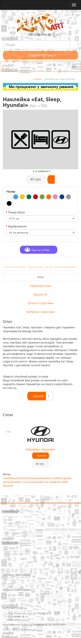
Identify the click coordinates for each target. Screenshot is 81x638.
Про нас (8, 516)
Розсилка (9, 601)
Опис (40, 277)
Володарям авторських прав (19, 532)
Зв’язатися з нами (14, 579)
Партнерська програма (16, 554)
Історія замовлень (14, 598)
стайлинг (57, 478)
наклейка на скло (20, 482)
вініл (48, 478)
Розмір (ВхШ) (16, 212)
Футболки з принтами (40, 312)
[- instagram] (11, 567)
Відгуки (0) (40, 294)
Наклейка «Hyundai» (40, 449)
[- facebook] (5, 567)
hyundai (20, 478)
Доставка (9, 519)
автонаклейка (35, 478)
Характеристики (40, 286)
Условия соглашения (15, 526)
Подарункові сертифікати (18, 551)
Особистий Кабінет (14, 595)
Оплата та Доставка (40, 303)
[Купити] (51, 179)
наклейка (9, 478)
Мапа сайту (10, 583)
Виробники (10, 547)
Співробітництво (13, 529)
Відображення (17, 226)
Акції (6, 557)
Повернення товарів (15, 536)
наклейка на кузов (44, 482)
